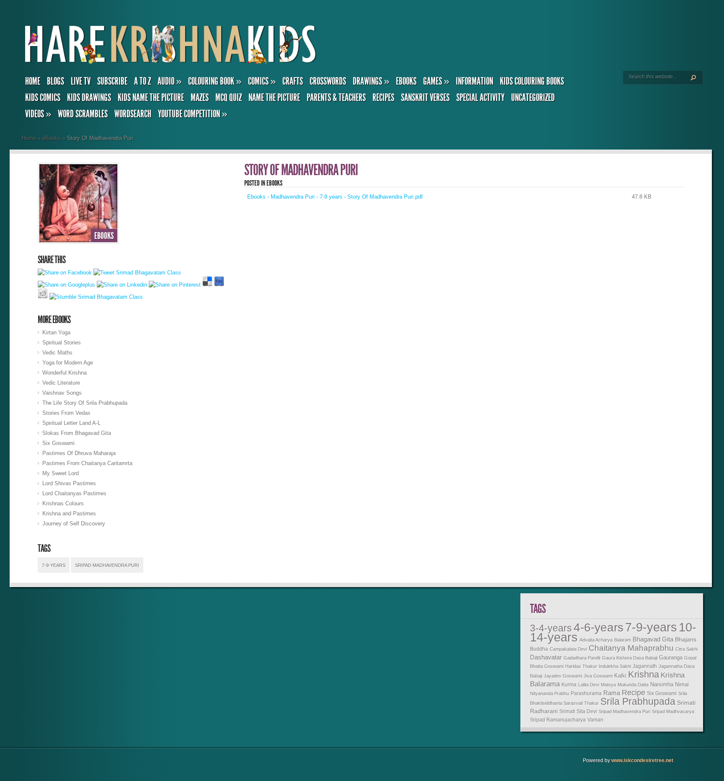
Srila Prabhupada (637, 701)
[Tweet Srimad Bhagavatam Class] (137, 272)
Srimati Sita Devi (578, 711)
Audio (169, 81)
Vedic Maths (57, 352)
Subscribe (112, 81)
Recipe (633, 692)
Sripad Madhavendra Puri (107, 565)
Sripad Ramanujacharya (558, 720)
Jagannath (645, 666)
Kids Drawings (89, 97)
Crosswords (328, 81)
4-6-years (598, 627)
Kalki (620, 676)
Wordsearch (132, 114)
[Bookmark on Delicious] (207, 285)
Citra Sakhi (686, 649)
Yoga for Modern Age (67, 362)
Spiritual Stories (61, 342)
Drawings (371, 81)
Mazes (200, 97)
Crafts (292, 81)
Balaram (622, 639)
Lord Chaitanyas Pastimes (74, 493)
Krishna (643, 674)
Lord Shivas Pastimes (69, 483)
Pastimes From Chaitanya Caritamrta (87, 463)
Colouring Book (214, 81)
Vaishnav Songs (62, 393)
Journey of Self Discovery (73, 523)
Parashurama (586, 693)
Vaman (595, 720)
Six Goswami (58, 443)
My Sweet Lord (60, 473)
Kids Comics (42, 97)
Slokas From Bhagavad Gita (76, 433)
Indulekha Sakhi (615, 666)
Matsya (608, 684)
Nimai (682, 684)
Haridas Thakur (581, 666)
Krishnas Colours (63, 503)
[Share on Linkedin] (122, 285)
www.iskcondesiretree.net (642, 760)
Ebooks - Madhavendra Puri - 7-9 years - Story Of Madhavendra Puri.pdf (335, 197)
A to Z (142, 81)
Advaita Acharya (596, 639)
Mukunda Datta (633, 684)
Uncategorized (533, 97)
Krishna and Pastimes (69, 513)
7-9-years (53, 565)
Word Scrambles (83, 114)
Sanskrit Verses (425, 97)
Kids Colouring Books (532, 81)
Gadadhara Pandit (582, 657)
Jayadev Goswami (563, 675)
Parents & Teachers (336, 97)
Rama (611, 692)
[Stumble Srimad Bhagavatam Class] (96, 297)
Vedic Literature (61, 383)
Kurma (569, 685)
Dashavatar (546, 657)
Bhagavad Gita (653, 639)
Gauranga (671, 658)
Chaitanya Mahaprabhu (631, 648)
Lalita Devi (588, 684)
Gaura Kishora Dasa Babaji (629, 657)
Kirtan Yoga (56, 332)
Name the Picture (274, 97)
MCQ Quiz (228, 97)
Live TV (80, 81)
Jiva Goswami (598, 675)
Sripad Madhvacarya (673, 711)
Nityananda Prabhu (549, 693)
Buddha (539, 649)
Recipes (383, 97)
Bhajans (685, 639)
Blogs (55, 81)
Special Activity (480, 97)
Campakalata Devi (568, 649)
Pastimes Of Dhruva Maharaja (79, 453)
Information (474, 81)
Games (436, 81)
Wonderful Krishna (64, 373)
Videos (38, 114)
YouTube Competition (192, 114)
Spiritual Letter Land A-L (71, 423)
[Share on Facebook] (65, 272)
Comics (262, 81)
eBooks (406, 81)
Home (32, 81)
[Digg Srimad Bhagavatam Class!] (219, 285)
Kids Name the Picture (151, 97)
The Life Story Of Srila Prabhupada (84, 403)
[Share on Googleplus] (66, 285)
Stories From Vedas (66, 413)
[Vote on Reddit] (43, 297)
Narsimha (661, 684)
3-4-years (551, 628)
